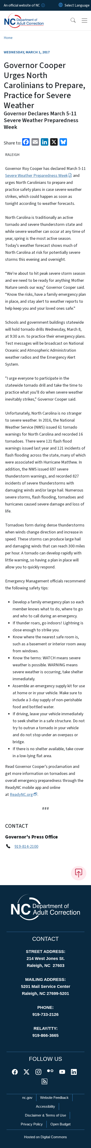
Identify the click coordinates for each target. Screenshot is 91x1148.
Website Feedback (54, 1098)
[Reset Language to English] (61, 5)
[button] (70, 20)
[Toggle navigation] (84, 20)
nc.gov (27, 1098)
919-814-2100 (26, 846)
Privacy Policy (32, 1124)
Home (8, 37)
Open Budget (60, 1124)
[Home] (30, 16)
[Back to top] (78, 873)
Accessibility (45, 1106)
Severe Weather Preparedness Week (36, 176)
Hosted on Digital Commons (45, 1137)
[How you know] (43, 5)
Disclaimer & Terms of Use (45, 1115)
